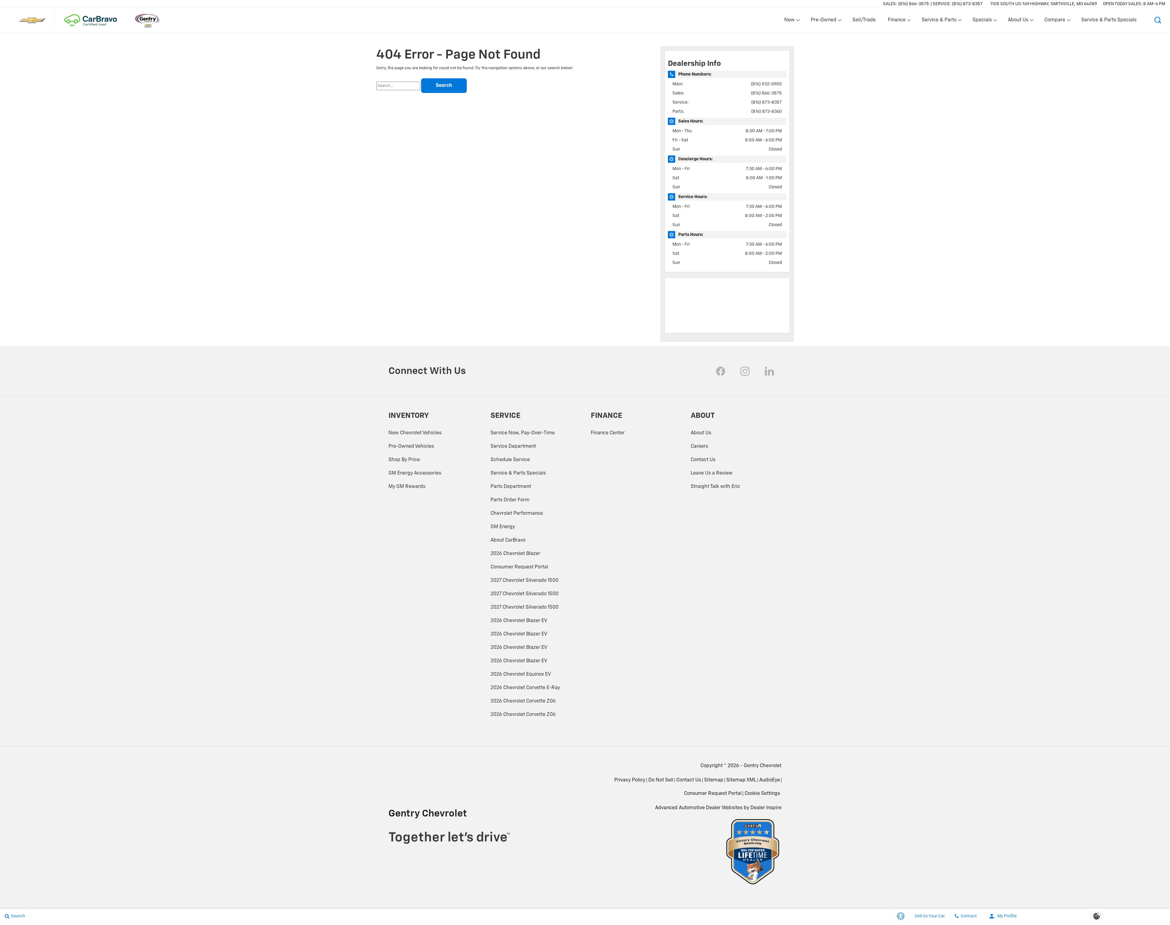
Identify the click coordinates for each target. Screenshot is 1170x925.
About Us (701, 433)
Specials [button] (982, 21)
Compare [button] (1054, 21)
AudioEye (769, 780)
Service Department (513, 446)
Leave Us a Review (711, 473)
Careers (699, 446)
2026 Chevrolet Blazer (515, 553)
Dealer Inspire (766, 808)
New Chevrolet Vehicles (414, 433)
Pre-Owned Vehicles (411, 446)
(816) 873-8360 (766, 111)
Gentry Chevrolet (763, 765)
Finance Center (608, 433)
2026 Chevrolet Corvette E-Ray (525, 687)
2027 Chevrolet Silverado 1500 (524, 580)
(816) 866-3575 (766, 93)
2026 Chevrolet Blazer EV (519, 620)
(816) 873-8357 (766, 102)
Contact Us (703, 459)
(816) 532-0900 (766, 84)
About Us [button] (1018, 21)
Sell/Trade (864, 20)
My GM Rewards (406, 486)
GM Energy (503, 527)
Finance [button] (897, 21)
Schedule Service (510, 459)
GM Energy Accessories (414, 473)
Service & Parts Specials (1108, 20)
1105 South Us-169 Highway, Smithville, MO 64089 (1043, 4)
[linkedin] (769, 371)
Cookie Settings (762, 793)
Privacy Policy (629, 780)
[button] (1158, 20)
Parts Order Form (510, 500)
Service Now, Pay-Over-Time (523, 433)
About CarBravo (508, 540)
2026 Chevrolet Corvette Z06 (523, 701)
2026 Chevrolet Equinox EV (521, 674)
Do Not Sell (660, 780)
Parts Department (511, 486)
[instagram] (745, 371)
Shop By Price (404, 459)
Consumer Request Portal (519, 567)
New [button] (790, 21)
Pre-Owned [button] (823, 21)
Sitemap (713, 780)
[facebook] (720, 371)
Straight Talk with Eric (715, 486)
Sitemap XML (741, 780)
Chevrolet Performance (517, 513)
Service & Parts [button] (938, 21)
